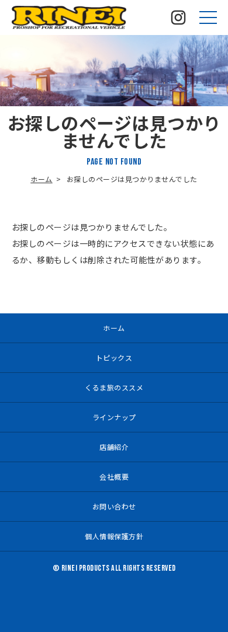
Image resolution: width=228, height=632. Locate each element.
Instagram (178, 17)
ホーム (41, 179)
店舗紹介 (114, 447)
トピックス (114, 357)
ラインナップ (114, 417)
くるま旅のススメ (114, 387)
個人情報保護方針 (114, 536)
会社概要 (114, 476)
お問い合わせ (114, 506)
